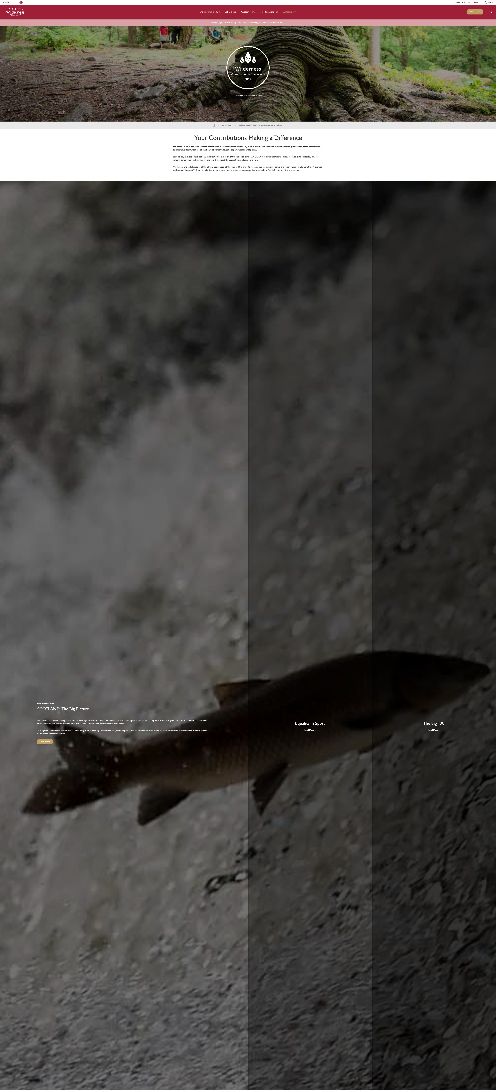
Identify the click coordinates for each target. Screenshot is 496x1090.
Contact (476, 2)
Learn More (45, 742)
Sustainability (289, 12)
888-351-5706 (475, 12)
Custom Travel (248, 12)
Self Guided (230, 12)
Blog (468, 2)
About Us (459, 2)
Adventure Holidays (210, 12)
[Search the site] (490, 11)
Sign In (490, 2)
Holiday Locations (269, 12)
